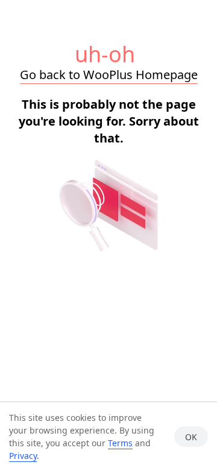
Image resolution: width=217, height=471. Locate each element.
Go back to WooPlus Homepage (109, 74)
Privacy (23, 455)
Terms (120, 443)
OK (191, 437)
